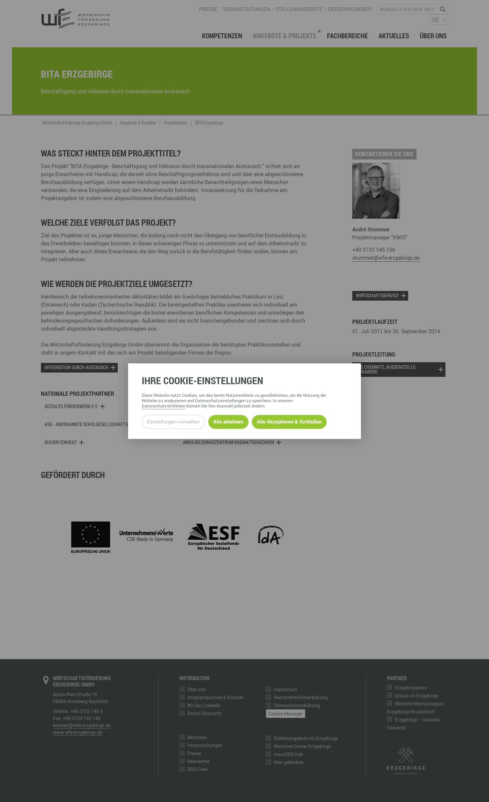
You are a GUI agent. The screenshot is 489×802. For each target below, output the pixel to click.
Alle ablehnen (228, 421)
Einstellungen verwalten (173, 421)
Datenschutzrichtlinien (163, 406)
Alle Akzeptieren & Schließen (289, 421)
